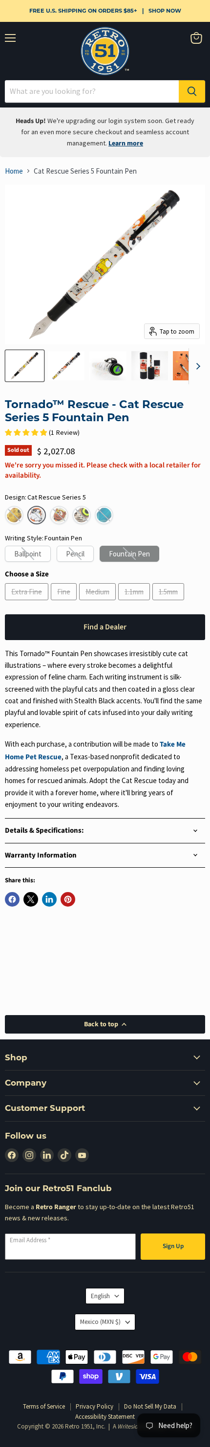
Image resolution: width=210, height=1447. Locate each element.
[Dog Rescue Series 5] (59, 515)
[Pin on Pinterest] (68, 899)
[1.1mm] (135, 602)
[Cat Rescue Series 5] (36, 515)
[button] (14, 515)
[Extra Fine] (28, 602)
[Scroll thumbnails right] (196, 366)
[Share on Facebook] (12, 899)
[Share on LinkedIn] (49, 899)
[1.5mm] (169, 602)
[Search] (192, 91)
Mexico (100, 1322)
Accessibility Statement (105, 1416)
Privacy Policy (94, 1406)
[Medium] (98, 602)
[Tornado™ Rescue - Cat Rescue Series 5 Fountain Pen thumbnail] (24, 365)
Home (14, 171)
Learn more (125, 143)
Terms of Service (44, 1406)
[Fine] (65, 602)
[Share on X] (30, 899)
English (100, 1296)
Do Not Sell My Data (150, 1406)
